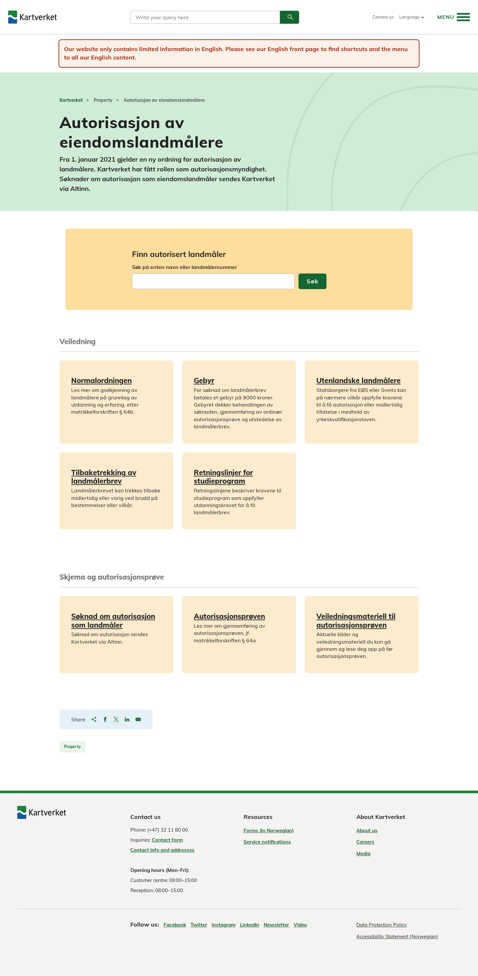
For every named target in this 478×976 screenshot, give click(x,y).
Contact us (382, 17)
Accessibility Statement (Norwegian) (397, 936)
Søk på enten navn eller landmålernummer (184, 267)
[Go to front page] (32, 17)
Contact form (167, 840)
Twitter (199, 925)
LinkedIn (249, 925)
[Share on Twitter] (116, 719)
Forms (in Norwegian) (269, 830)
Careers (365, 842)
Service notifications (267, 842)
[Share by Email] (138, 719)
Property (72, 746)
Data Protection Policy (381, 925)
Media (363, 853)
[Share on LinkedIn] (127, 719)
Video (300, 925)
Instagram (223, 925)
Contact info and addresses (162, 850)
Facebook (175, 925)
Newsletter (276, 925)
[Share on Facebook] (105, 719)
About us (367, 830)
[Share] (94, 719)
